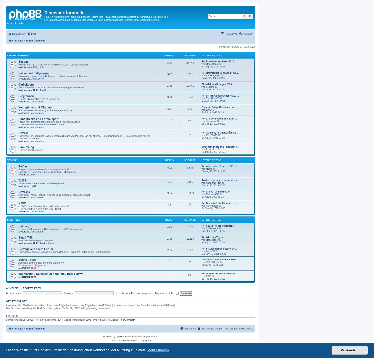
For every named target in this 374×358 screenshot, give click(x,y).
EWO (43, 90)
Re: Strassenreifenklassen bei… (220, 248)
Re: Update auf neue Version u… (220, 273)
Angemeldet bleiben (165, 293)
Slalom (23, 61)
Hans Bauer (212, 64)
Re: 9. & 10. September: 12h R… (220, 118)
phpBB (119, 336)
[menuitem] (31, 34)
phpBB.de (146, 340)
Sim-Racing (26, 147)
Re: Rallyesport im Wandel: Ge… (220, 73)
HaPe (41, 67)
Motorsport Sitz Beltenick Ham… (220, 259)
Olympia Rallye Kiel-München (218, 107)
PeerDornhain (127, 319)
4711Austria (212, 228)
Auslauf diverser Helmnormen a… (221, 180)
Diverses (24, 192)
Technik (12, 160)
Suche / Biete (27, 259)
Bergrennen (26, 96)
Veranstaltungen (18, 55)
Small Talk (25, 237)
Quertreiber (212, 205)
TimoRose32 (212, 98)
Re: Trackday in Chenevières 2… (220, 132)
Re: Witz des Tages (212, 237)
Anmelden (12, 288)
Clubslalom (26, 84)
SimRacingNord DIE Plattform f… (220, 146)
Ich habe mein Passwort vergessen (134, 293)
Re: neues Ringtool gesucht (218, 225)
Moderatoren (37, 78)
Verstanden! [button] (350, 350)
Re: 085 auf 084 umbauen (216, 191)
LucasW (210, 251)
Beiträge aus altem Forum (35, 249)
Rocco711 (211, 149)
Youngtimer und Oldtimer (35, 107)
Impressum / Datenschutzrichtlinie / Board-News (50, 273)
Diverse (23, 133)
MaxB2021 (211, 135)
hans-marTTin (213, 182)
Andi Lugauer (213, 75)
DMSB (22, 180)
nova (33, 268)
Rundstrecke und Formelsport (38, 119)
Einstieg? (24, 226)
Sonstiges (13, 220)
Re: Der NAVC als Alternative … (219, 203)
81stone (210, 87)
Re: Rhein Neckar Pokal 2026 (218, 61)
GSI (35, 67)
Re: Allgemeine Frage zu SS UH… (221, 166)
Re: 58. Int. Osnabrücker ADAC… (220, 95)
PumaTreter (37, 197)
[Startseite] (25, 14)
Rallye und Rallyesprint (34, 73)
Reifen (22, 166)
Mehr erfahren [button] (158, 350)
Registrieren (32, 288)
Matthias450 (212, 194)
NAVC (22, 203)
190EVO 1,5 (212, 262)
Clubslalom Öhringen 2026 (217, 84)
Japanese (211, 121)
